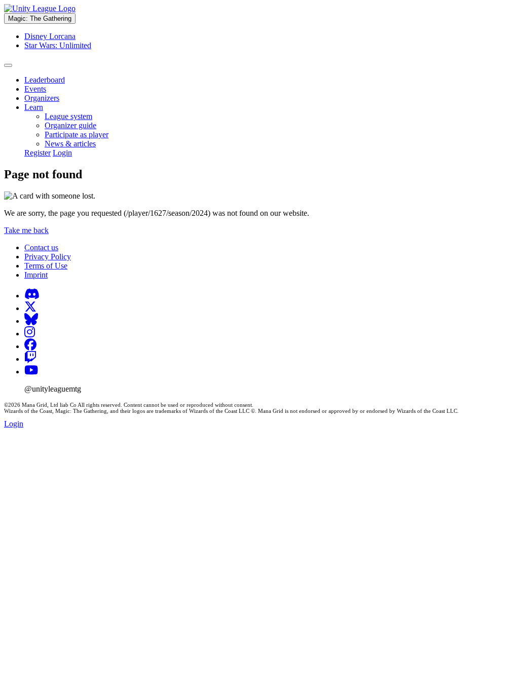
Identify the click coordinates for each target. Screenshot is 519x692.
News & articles (70, 143)
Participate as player (76, 134)
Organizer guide (70, 125)
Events (35, 89)
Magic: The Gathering (39, 18)
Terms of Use (45, 265)
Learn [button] (33, 107)
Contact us (41, 247)
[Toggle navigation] (8, 65)
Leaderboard (44, 79)
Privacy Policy (47, 256)
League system (68, 116)
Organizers (41, 98)
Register (37, 152)
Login (62, 152)
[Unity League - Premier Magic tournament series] (40, 8)
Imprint (36, 275)
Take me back (26, 230)
